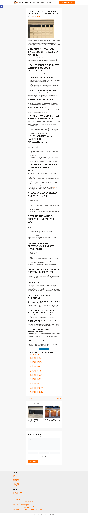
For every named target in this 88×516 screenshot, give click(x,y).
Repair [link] (37, 509)
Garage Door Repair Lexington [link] (36, 358)
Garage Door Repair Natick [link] (35, 378)
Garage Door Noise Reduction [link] (25, 504)
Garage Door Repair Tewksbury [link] (36, 387)
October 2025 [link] (16, 483)
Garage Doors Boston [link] (35, 507)
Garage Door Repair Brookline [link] (36, 361)
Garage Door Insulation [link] (32, 503)
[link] (1, 6)
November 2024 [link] (16, 487)
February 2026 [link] (16, 478)
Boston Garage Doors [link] (32, 499)
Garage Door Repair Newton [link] (35, 357)
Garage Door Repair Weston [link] (35, 366)
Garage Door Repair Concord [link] (36, 373)
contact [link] (51, 265)
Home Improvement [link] (39, 423)
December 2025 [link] (16, 480)
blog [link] (54, 187)
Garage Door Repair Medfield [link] (36, 382)
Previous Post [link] (29, 398)
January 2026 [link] (16, 479)
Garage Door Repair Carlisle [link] (35, 388)
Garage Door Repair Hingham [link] (36, 374)
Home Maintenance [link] (31, 424)
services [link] (54, 212)
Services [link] (42, 2)
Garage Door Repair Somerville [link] (36, 362)
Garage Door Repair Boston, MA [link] (25, 2)
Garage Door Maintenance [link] (16, 504)
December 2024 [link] (16, 485)
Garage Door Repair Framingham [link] (36, 392)
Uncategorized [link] (16, 494)
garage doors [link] (26, 507)
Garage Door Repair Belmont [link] (36, 367)
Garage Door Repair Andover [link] (36, 365)
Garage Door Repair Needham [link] (36, 371)
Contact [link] (51, 2)
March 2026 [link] (15, 476)
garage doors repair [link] (27, 509)
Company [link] (17, 501)
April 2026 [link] (15, 475)
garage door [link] (24, 503)
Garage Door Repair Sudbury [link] (36, 383)
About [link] (38, 2)
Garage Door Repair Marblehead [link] (36, 377)
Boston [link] (18, 499)
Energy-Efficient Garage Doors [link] (29, 501)
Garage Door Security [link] (16, 509)
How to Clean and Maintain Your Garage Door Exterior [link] (34, 420)
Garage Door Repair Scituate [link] (36, 375)
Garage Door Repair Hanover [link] (36, 386)
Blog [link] (47, 2)
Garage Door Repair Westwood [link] (36, 369)
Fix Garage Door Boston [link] (37, 501)
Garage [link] (16, 503)
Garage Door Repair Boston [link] (35, 354)
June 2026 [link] (15, 474)
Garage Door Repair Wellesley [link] (36, 360)
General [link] (15, 491)
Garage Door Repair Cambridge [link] (36, 356)
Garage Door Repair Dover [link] (35, 390)
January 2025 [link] (16, 484)
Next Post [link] (59, 398)
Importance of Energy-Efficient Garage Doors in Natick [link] (52, 420)
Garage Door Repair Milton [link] (35, 379)
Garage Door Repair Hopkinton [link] (36, 391)
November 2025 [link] (16, 482)
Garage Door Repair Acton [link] (35, 380)
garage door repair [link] (20, 506)
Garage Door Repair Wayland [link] (36, 384)
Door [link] (22, 501)
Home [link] (34, 2)
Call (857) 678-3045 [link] (44, 349)
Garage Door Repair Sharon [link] (35, 370)
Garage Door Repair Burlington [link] (36, 363)
